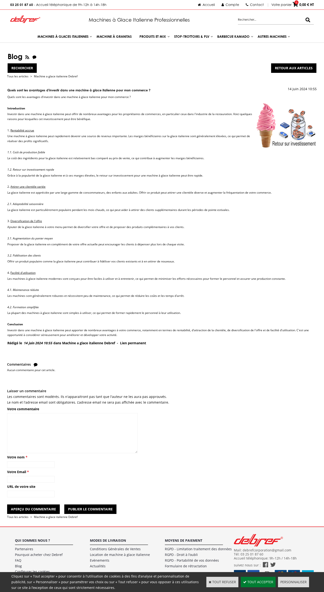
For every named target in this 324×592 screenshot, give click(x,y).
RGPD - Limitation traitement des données (198, 549)
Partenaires (24, 549)
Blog (18, 566)
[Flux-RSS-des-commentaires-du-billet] (35, 364)
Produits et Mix (152, 36)
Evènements (99, 560)
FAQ (18, 560)
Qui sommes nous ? (32, 540)
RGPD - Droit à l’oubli (181, 554)
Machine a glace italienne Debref (56, 76)
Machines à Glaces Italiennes (62, 36)
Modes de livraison (108, 540)
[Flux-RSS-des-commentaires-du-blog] (34, 56)
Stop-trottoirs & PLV (191, 36)
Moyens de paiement (183, 540)
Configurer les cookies (32, 571)
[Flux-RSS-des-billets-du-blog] (27, 56)
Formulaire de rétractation (186, 566)
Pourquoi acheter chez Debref (39, 554)
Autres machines (272, 36)
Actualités (98, 566)
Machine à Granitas (114, 36)
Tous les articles (17, 76)
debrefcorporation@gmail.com (267, 550)
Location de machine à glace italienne (120, 554)
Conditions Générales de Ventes (115, 549)
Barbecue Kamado (233, 36)
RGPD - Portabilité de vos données (192, 560)
